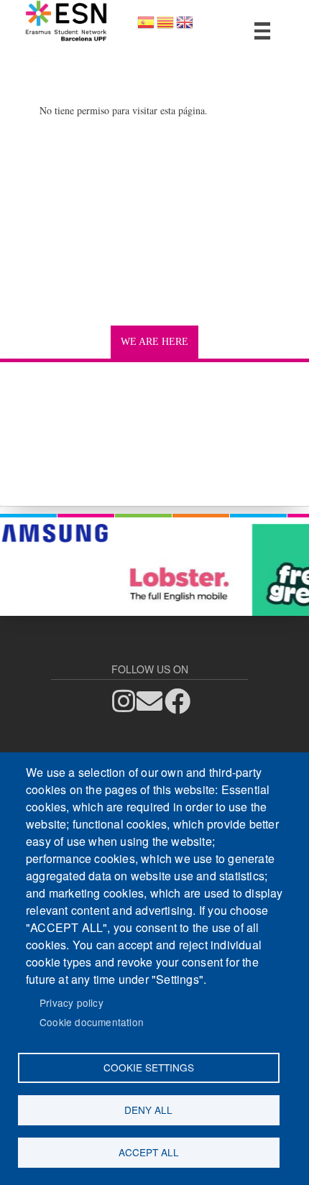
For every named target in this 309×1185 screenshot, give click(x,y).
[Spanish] (145, 27)
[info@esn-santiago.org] (154, 701)
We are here (154, 341)
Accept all (149, 1152)
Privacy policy (71, 1002)
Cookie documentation (92, 1022)
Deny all (148, 1109)
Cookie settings (148, 1067)
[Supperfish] (262, 31)
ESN (47, 60)
